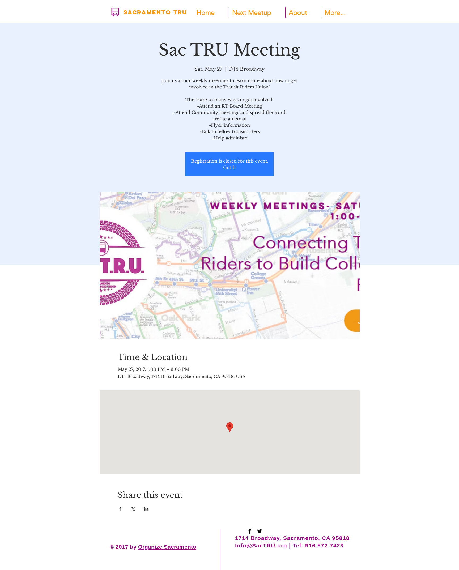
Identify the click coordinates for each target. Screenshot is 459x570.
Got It (229, 167)
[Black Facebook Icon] (249, 531)
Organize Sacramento (167, 547)
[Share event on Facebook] (120, 509)
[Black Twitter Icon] (259, 531)
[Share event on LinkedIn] (146, 509)
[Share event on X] (133, 509)
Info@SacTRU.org (261, 545)
